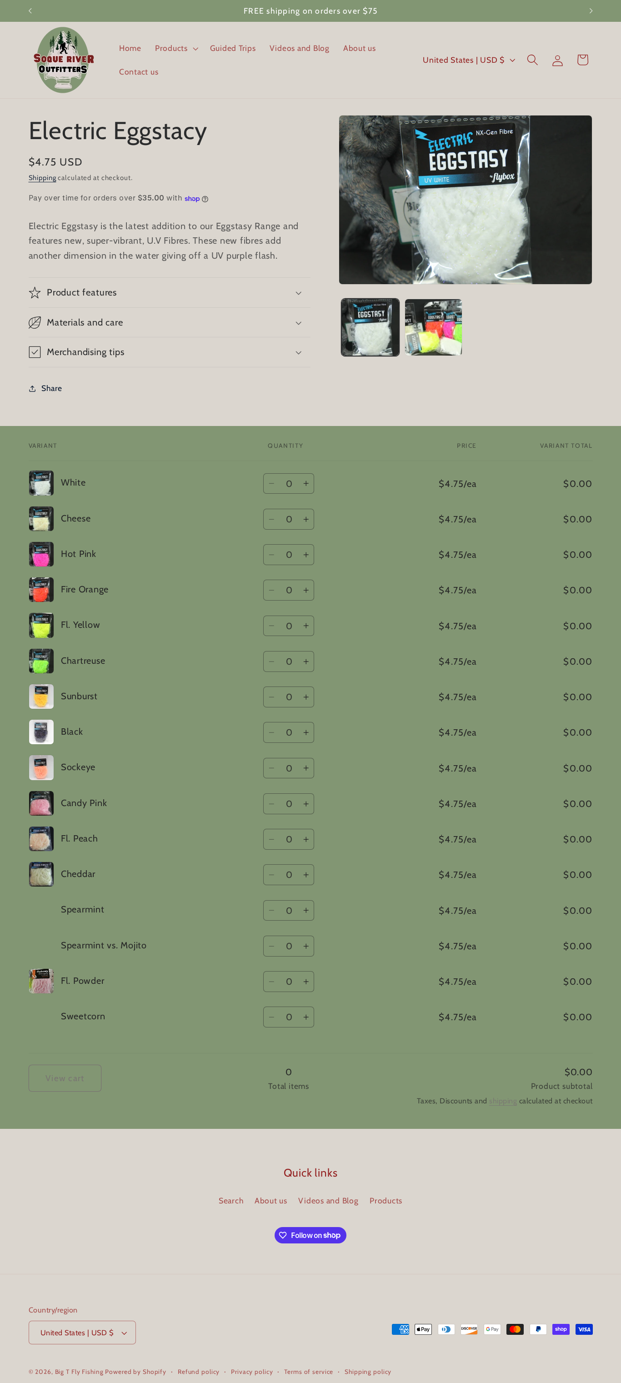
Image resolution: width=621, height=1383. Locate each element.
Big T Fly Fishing (79, 1372)
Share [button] (51, 388)
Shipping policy (368, 1372)
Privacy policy (252, 1372)
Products (386, 1200)
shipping (503, 1100)
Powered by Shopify (135, 1372)
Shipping (42, 178)
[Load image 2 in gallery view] (433, 327)
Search (231, 1200)
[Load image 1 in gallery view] (370, 327)
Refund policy (199, 1372)
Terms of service (308, 1372)
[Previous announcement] (30, 11)
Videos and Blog (328, 1200)
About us (271, 1200)
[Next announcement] (591, 11)
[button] (175, 48)
